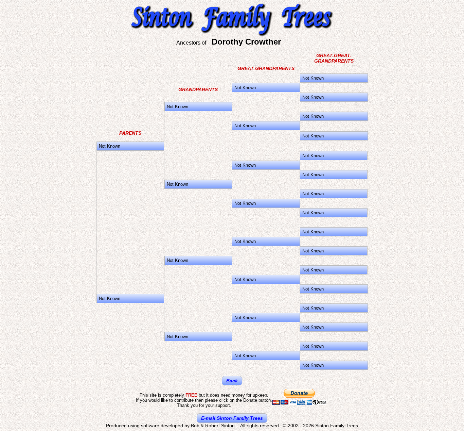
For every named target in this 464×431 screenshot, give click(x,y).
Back (232, 380)
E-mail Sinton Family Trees (232, 418)
